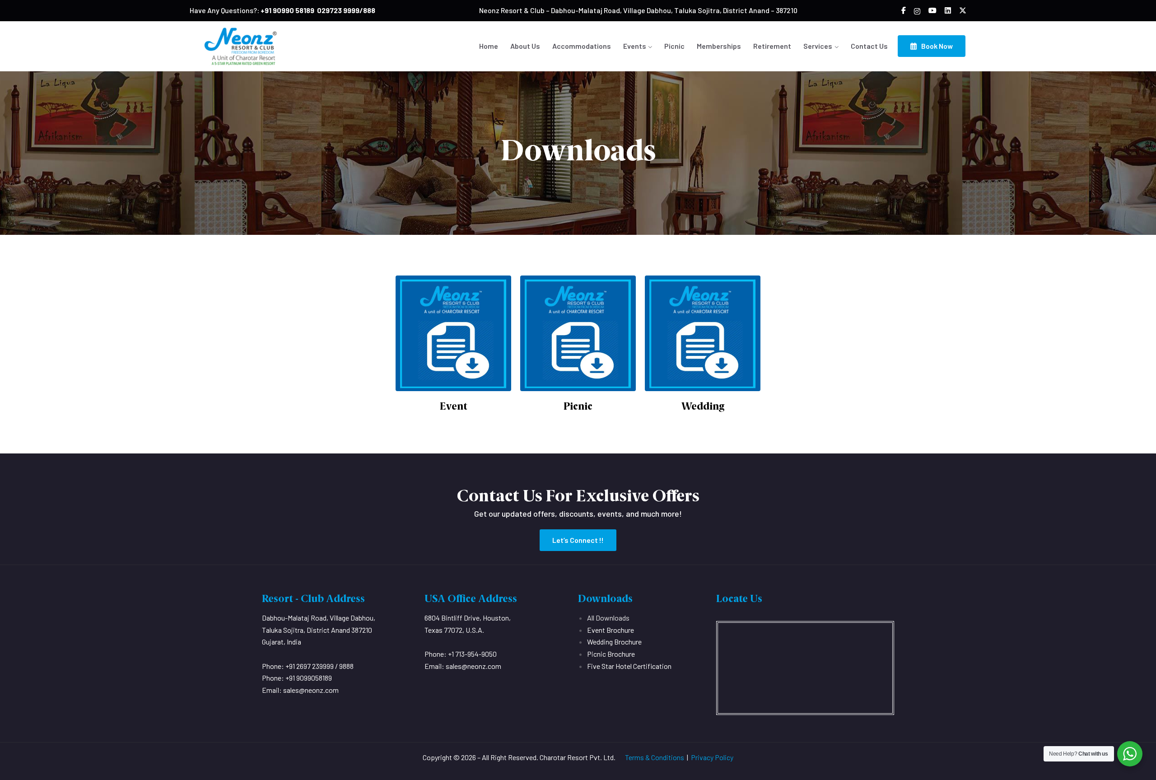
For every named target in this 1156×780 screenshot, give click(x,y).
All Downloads (608, 617)
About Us (525, 46)
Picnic (674, 46)
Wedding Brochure (614, 641)
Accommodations (581, 46)
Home (488, 46)
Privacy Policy (712, 757)
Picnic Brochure (611, 653)
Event (453, 406)
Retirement (772, 46)
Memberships (719, 46)
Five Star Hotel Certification (629, 666)
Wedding (702, 406)
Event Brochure (610, 630)
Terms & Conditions (654, 757)
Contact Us (869, 46)
